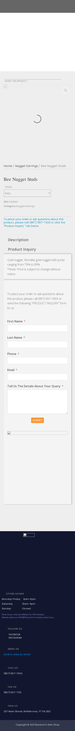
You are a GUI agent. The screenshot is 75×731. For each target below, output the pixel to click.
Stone (8, 187)
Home (8, 166)
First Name (15, 321)
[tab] (37, 240)
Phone (11, 354)
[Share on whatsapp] (20, 77)
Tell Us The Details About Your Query (33, 386)
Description (18, 239)
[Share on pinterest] (16, 77)
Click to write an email (17, 654)
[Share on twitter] (11, 77)
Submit (37, 420)
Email (10, 370)
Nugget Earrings (26, 166)
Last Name (14, 338)
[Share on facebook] (7, 77)
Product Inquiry (22, 249)
